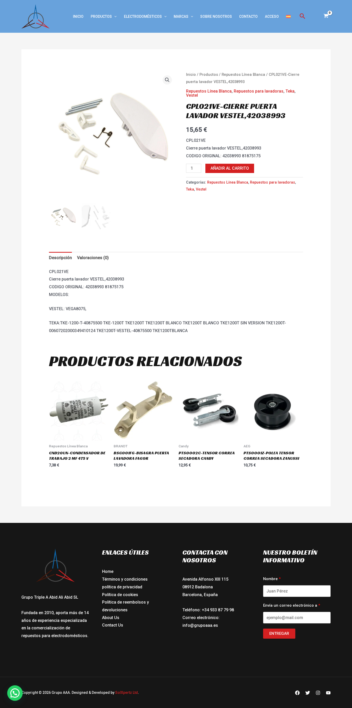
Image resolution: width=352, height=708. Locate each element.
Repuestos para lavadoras (258, 91)
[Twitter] (307, 692)
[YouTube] (328, 692)
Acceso (272, 16)
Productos (101, 16)
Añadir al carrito (230, 168)
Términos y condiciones (125, 579)
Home (107, 571)
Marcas (181, 16)
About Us (110, 617)
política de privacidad (122, 586)
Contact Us (112, 625)
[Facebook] (297, 692)
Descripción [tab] (60, 257)
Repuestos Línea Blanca (243, 74)
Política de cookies (120, 594)
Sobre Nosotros (216, 16)
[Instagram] (318, 692)
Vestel (192, 95)
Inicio (78, 16)
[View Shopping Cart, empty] (326, 16)
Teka (290, 91)
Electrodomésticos (143, 16)
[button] (114, 16)
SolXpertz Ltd (126, 692)
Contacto (248, 16)
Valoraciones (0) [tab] (93, 257)
